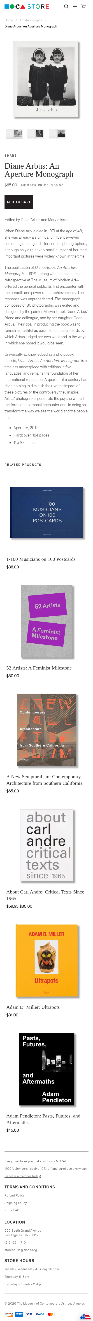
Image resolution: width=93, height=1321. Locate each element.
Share (11, 156)
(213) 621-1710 (15, 1242)
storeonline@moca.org (21, 1250)
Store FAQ (12, 1210)
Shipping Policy (16, 1203)
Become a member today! (23, 1176)
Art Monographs (30, 20)
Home (9, 20)
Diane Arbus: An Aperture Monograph (31, 26)
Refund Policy (15, 1195)
